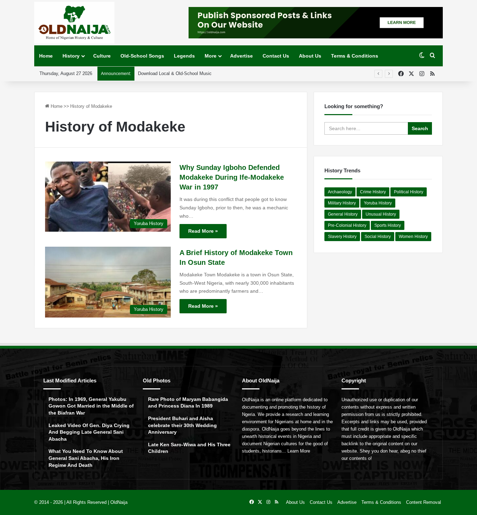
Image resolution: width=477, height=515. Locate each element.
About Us (310, 56)
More (211, 56)
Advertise (241, 56)
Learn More (298, 451)
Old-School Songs (142, 56)
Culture (102, 56)
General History (343, 214)
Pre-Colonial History (347, 225)
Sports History (387, 225)
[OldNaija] (74, 23)
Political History (408, 191)
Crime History (373, 191)
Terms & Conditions (354, 56)
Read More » (203, 231)
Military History (342, 203)
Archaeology (340, 191)
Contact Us (276, 56)
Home (46, 56)
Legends (184, 56)
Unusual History (381, 214)
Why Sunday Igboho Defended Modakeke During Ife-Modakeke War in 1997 (231, 177)
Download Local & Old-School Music (175, 73)
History (71, 56)
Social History (378, 236)
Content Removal (423, 502)
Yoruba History (378, 203)
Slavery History (342, 236)
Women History (413, 236)
